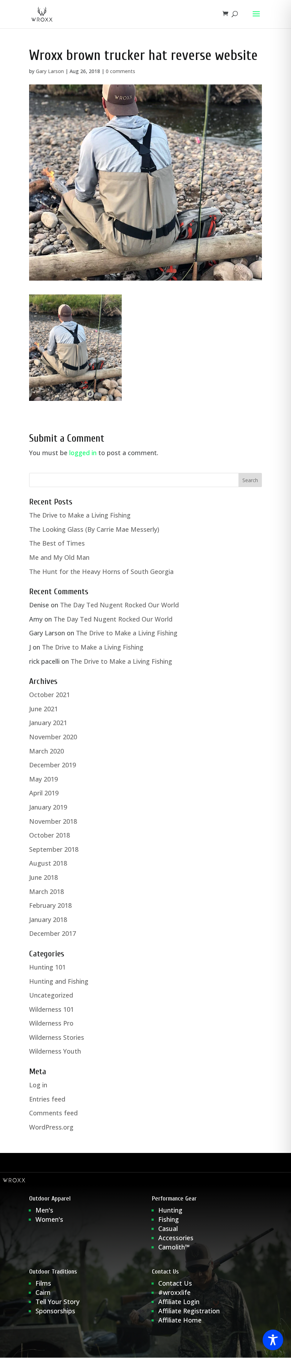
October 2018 (49, 835)
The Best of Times (57, 543)
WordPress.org (51, 1127)
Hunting (170, 1210)
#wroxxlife (174, 1292)
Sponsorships (55, 1311)
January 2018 (48, 919)
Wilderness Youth (55, 1051)
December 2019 (52, 765)
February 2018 (50, 905)
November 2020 (53, 737)
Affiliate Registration (189, 1311)
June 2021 (43, 709)
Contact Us (175, 1283)
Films (43, 1283)
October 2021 (49, 694)
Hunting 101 (47, 967)
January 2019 (48, 807)
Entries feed (47, 1099)
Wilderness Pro (51, 1023)
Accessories (175, 1237)
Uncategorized (51, 995)
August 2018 (48, 863)
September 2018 (53, 849)
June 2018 (43, 877)
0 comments (120, 71)
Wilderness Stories (56, 1037)
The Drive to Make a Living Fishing (80, 515)
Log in (38, 1085)
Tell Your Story (57, 1301)
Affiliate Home (180, 1320)
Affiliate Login (179, 1301)
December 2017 (52, 933)
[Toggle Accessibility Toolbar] (273, 1340)
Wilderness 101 (51, 1009)
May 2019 (43, 779)
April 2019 (44, 793)
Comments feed (53, 1113)
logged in (83, 452)
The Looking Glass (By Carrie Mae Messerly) (94, 529)
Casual (168, 1228)
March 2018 (46, 891)
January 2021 (48, 722)
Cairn (42, 1292)
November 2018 (53, 821)
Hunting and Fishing (58, 981)
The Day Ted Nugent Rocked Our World (119, 605)
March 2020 (46, 751)
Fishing (168, 1219)
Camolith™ (174, 1247)
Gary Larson (50, 71)
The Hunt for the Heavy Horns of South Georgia (101, 571)
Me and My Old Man (59, 557)
